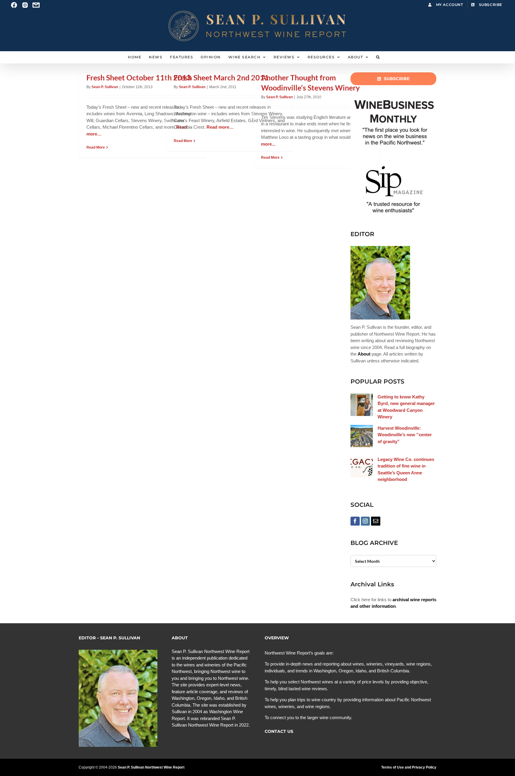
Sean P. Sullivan (104, 87)
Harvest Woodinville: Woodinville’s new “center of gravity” (405, 435)
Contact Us (279, 731)
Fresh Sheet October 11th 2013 (138, 77)
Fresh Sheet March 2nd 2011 (221, 77)
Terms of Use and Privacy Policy (408, 767)
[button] (378, 57)
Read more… (220, 127)
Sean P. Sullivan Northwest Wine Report (151, 767)
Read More (95, 147)
